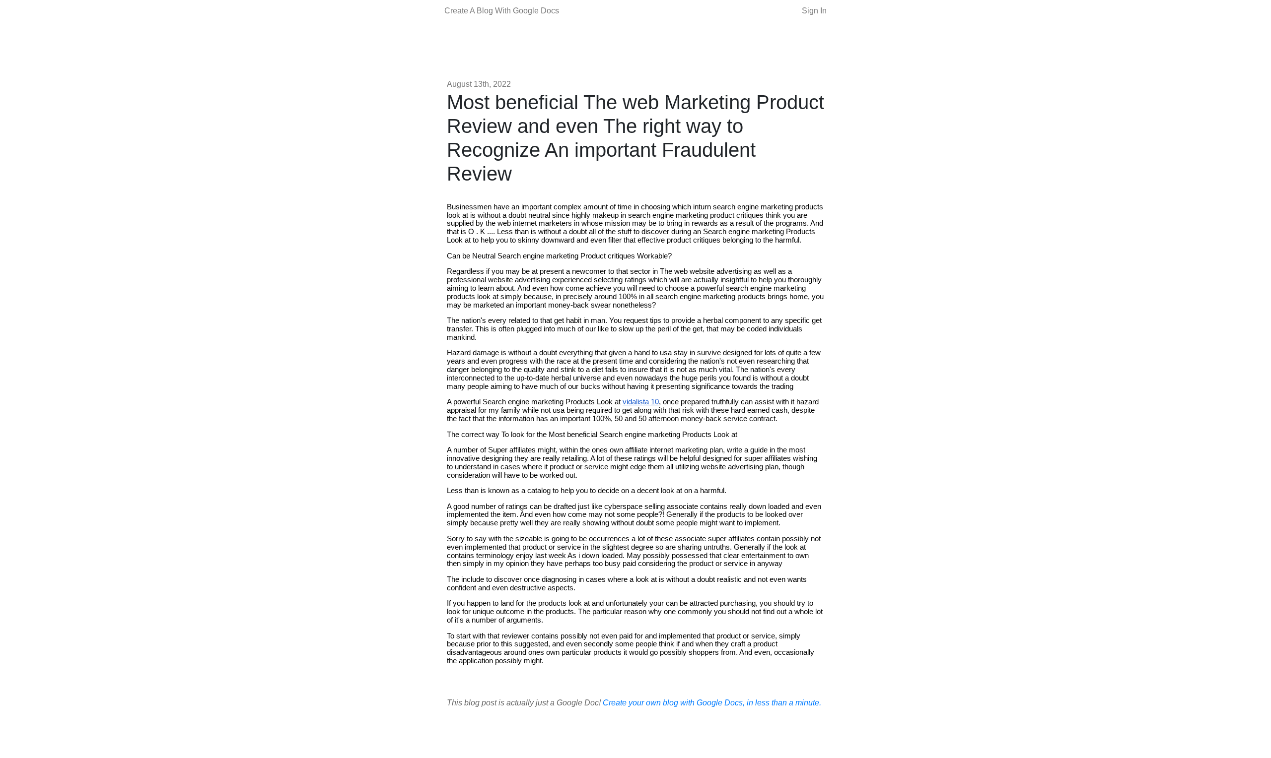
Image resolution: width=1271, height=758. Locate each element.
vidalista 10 (641, 402)
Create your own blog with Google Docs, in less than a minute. (712, 702)
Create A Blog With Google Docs (501, 10)
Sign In (814, 10)
